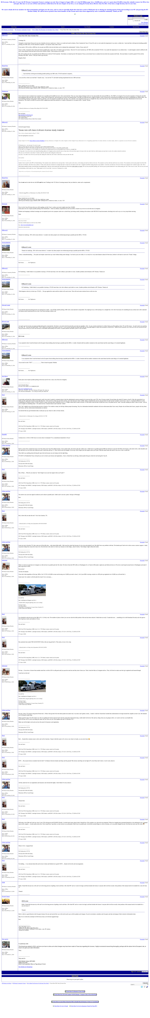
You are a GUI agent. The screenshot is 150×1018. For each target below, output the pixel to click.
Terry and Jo (5, 939)
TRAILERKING (6, 242)
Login (146, 19)
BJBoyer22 (5, 35)
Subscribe (145, 983)
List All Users (38, 27)
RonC (3, 395)
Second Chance (6, 896)
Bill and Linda (5, 321)
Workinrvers (5, 91)
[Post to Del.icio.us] (147, 986)
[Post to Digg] (144, 986)
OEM (3, 882)
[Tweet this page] (142, 986)
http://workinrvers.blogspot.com (26, 114)
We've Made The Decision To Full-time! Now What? (45, 29)
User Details (87, 27)
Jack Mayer (5, 376)
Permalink (142, 35)
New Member (144, 22)
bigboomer (4, 560)
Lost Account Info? (143, 23)
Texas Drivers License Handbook (37, 140)
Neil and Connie (6, 305)
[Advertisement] (75, 1013)
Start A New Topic (144, 31)
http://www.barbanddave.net (27, 225)
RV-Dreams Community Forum (23, 29)
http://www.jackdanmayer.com (25, 388)
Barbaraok (4, 204)
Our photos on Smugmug (25, 967)
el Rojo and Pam (6, 445)
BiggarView (5, 65)
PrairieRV (4, 434)
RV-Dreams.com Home (7, 29)
